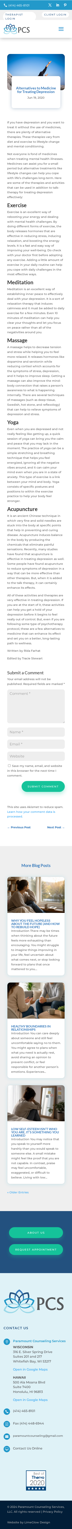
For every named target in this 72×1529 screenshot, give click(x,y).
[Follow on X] (50, 5)
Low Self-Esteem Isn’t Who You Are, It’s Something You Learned (35, 1132)
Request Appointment (36, 1249)
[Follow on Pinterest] (65, 5)
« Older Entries (18, 1192)
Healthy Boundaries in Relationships (31, 1027)
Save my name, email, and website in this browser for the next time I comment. (34, 770)
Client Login (55, 14)
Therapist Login (14, 16)
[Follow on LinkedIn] (57, 5)
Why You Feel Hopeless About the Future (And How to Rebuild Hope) (35, 924)
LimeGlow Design (37, 1522)
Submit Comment (43, 786)
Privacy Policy (53, 1511)
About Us (36, 1232)
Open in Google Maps (30, 1369)
